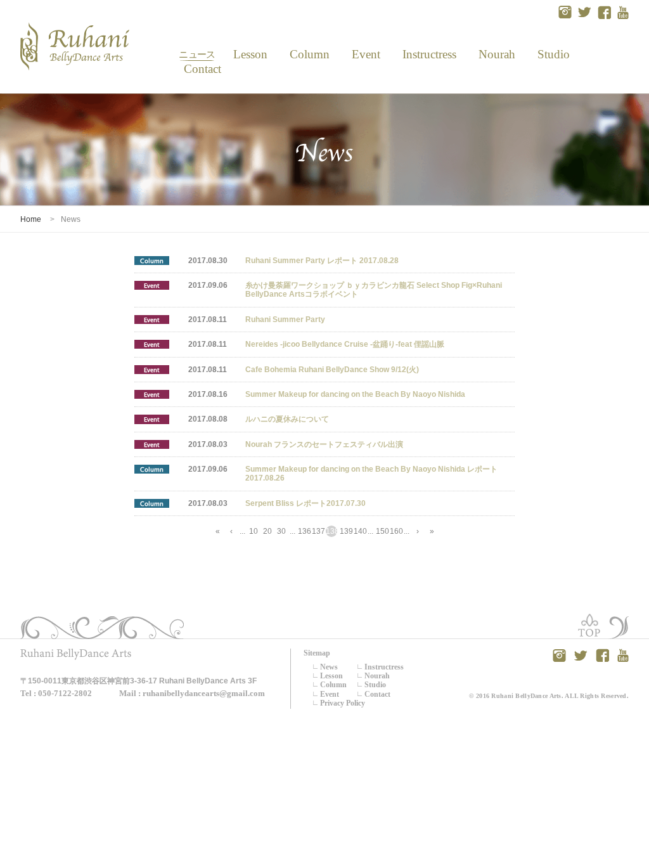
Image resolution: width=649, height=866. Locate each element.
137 (317, 531)
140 (359, 531)
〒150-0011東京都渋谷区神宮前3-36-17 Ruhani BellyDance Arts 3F (138, 680)
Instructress (429, 54)
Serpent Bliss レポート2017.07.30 (305, 503)
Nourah (497, 54)
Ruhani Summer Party (285, 319)
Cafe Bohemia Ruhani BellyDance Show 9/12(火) (332, 369)
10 (253, 531)
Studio (553, 54)
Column (310, 54)
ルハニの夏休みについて (287, 419)
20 (267, 531)
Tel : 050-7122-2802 (56, 693)
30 (281, 531)
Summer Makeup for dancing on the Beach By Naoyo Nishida (355, 394)
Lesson (250, 54)
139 (345, 531)
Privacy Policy (342, 703)
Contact (197, 68)
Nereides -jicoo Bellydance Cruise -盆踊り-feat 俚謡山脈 (344, 344)
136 (303, 531)
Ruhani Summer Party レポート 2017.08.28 (322, 260)
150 (381, 531)
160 (395, 531)
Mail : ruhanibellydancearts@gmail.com (192, 693)
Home (30, 219)
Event (365, 54)
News (197, 54)
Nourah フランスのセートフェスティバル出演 (324, 444)
